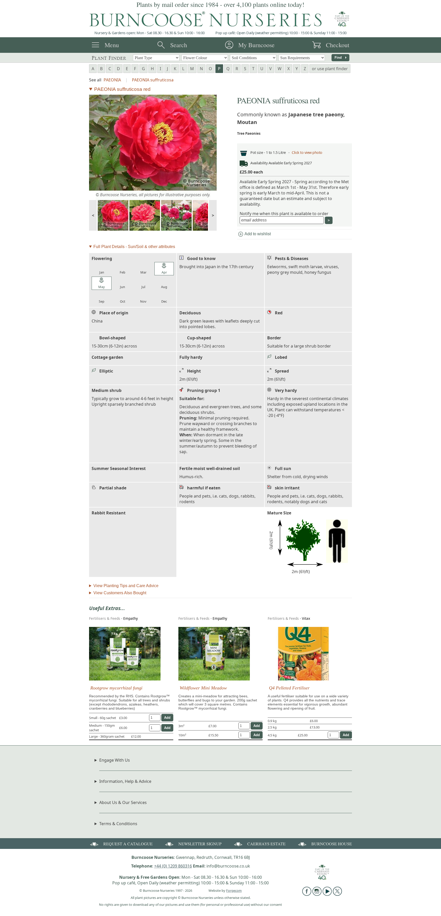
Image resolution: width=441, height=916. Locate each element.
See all (95, 80)
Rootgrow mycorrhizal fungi (116, 687)
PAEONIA (112, 80)
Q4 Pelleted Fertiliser (289, 687)
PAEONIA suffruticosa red (122, 89)
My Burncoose (256, 45)
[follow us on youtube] (327, 894)
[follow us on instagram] (317, 894)
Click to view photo (307, 152)
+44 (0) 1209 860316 (173, 866)
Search (178, 45)
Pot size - (258, 152)
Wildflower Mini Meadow (203, 687)
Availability (258, 162)
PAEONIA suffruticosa (153, 80)
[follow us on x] (337, 894)
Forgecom (234, 890)
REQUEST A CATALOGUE (128, 843)
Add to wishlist (254, 234)
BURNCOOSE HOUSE (331, 843)
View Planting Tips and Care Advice (125, 586)
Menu (112, 45)
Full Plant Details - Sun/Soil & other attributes (134, 246)
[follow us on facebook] (306, 894)
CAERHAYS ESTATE (266, 843)
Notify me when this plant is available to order (284, 213)
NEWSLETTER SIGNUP (200, 843)
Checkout (337, 45)
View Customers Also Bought (119, 593)
